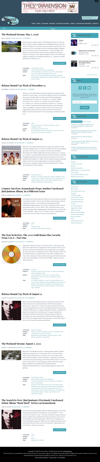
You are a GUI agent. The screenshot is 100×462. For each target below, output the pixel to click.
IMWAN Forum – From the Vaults (80, 170)
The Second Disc (16, 38)
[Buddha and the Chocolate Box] (74, 53)
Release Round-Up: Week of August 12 (22, 294)
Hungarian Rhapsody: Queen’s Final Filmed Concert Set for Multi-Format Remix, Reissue (84, 148)
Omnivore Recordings (77, 214)
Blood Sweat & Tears (43, 384)
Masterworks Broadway (78, 212)
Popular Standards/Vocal (45, 73)
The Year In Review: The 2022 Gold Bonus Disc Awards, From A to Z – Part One (31, 236)
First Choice (48, 180)
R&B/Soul (58, 178)
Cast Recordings (36, 72)
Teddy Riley (51, 390)
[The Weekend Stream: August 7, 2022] (11, 355)
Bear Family (74, 189)
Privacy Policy (53, 457)
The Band (41, 132)
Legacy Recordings (76, 208)
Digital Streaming (48, 70)
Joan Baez (49, 386)
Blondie (40, 280)
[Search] (96, 18)
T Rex (36, 132)
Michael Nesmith (53, 335)
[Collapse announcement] (96, 1)
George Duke (56, 180)
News (32, 123)
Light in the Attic (75, 210)
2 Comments (30, 143)
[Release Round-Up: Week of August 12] (11, 310)
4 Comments (27, 38)
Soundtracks (35, 278)
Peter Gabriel (35, 77)
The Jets (46, 392)
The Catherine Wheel (37, 392)
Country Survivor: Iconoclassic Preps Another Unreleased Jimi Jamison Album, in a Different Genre (32, 190)
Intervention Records (77, 202)
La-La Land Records (76, 206)
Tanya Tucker (44, 390)
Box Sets (38, 125)
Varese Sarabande (76, 223)
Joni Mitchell (41, 286)
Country (52, 72)
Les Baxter (44, 388)
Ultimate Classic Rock (77, 176)
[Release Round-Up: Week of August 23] (11, 155)
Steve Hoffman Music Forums (79, 174)
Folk (32, 73)
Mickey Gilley (58, 388)
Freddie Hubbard (50, 282)
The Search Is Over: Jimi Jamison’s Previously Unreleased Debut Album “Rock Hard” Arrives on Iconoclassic (32, 401)
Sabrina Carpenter (53, 77)
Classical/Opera (54, 275)
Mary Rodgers (43, 335)
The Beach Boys (59, 390)
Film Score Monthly (76, 168)
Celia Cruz (34, 75)
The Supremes (53, 392)
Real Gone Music (76, 216)
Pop (36, 73)
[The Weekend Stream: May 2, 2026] (11, 46)
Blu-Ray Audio (40, 271)
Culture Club (47, 280)
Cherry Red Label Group (78, 191)
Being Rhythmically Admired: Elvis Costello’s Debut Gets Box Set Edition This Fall (84, 131)
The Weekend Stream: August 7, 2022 (21, 343)
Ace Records (74, 187)
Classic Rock (45, 72)
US (92, 45)
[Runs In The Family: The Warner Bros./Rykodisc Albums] (74, 63)
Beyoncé (33, 384)
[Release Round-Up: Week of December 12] (11, 102)
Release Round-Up (36, 175)
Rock (54, 73)
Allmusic (73, 162)
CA (97, 45)
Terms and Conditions (41, 457)
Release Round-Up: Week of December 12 (24, 85)
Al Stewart (34, 280)
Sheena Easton (48, 182)
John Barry (56, 284)
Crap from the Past (76, 164)
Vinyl (39, 127)
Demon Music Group (77, 197)
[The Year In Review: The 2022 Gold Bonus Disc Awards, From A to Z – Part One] (11, 254)
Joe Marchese (16, 407)
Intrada (73, 204)
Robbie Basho (44, 77)
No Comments (30, 298)
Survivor (48, 228)
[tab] (76, 121)
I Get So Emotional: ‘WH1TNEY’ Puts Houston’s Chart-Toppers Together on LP (84, 142)
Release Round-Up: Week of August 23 (22, 138)
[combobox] (90, 17)
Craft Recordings (76, 195)
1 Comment (31, 89)
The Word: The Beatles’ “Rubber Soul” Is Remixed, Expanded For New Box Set (82, 125)
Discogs (73, 166)
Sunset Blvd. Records (77, 221)
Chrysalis (73, 193)
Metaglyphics (68, 451)
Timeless (81, 40)
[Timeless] (74, 42)
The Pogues (48, 132)
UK (95, 45)
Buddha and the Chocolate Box (87, 50)
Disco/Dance (59, 72)
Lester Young (57, 130)
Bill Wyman (34, 130)
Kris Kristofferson (58, 386)
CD (42, 125)
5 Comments (29, 242)
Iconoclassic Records (77, 199)
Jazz (40, 129)
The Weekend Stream (37, 68)
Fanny (42, 180)
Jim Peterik (42, 130)
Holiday (47, 178)
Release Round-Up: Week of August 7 (82, 137)
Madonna (59, 75)
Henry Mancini (40, 284)
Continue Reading (59, 63)
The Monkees (60, 286)
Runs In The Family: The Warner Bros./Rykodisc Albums (87, 62)
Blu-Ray (33, 125)
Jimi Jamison (52, 75)
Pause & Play (75, 172)
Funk (43, 277)
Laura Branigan (36, 388)
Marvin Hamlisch (50, 286)
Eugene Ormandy (40, 282)
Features (33, 269)
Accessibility (61, 457)
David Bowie (55, 280)
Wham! (40, 393)
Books (33, 331)
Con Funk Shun (54, 384)
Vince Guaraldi (35, 287)
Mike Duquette (16, 195)
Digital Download (36, 70)
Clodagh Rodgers (43, 75)
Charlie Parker (35, 180)
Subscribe (85, 107)
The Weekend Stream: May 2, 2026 (20, 34)
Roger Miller (35, 390)
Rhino (72, 218)
